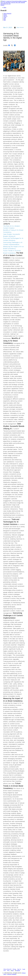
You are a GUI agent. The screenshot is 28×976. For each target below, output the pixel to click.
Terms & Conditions (11, 974)
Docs (4, 18)
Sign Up (5, 16)
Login (4, 17)
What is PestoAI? (7, 13)
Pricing (5, 14)
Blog (4, 20)
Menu (4, 7)
